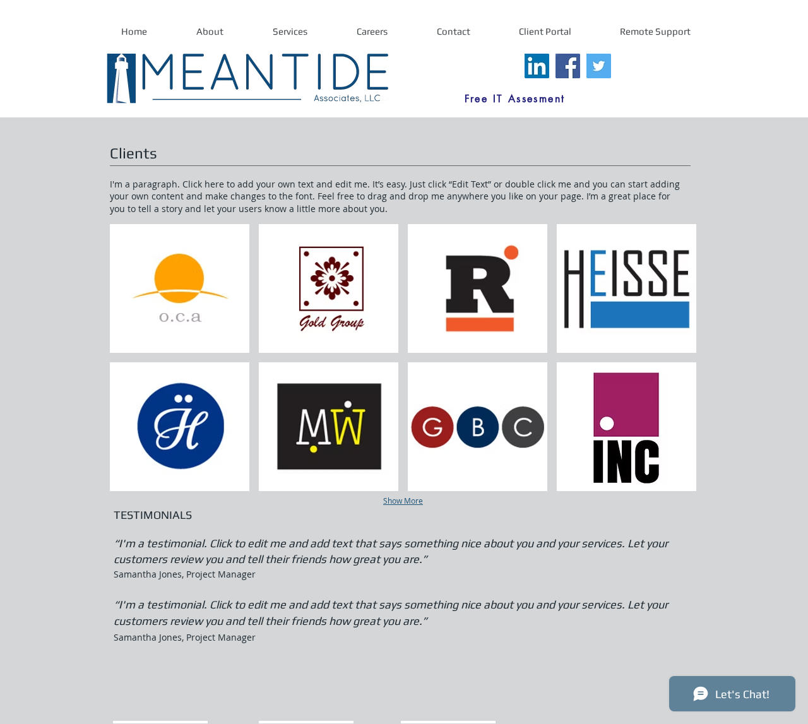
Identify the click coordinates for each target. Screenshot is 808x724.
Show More (403, 501)
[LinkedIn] (537, 66)
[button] (179, 288)
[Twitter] (598, 66)
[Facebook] (568, 66)
